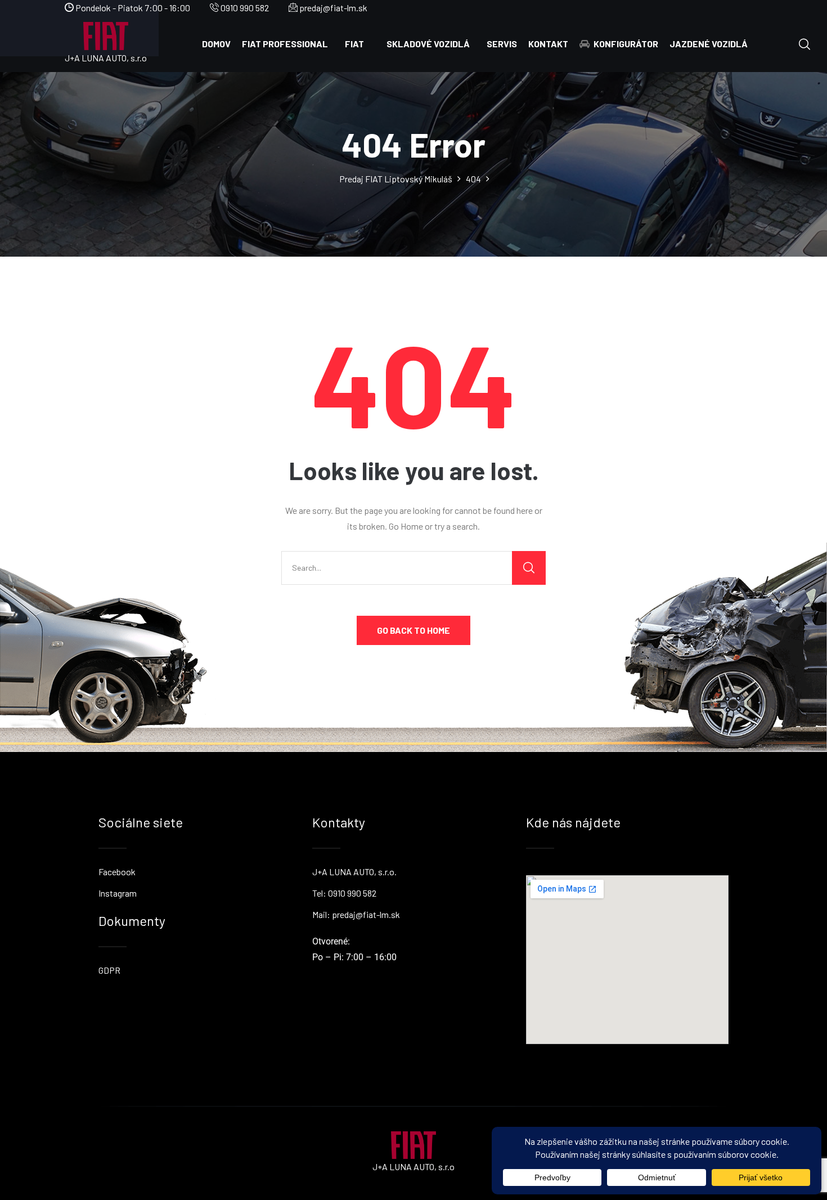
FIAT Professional (285, 43)
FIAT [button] (354, 43)
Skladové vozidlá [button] (428, 43)
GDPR (109, 970)
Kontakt (548, 43)
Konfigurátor (626, 43)
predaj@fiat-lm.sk (332, 7)
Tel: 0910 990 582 (344, 893)
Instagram (117, 893)
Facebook (117, 871)
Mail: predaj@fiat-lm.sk (356, 914)
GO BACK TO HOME (413, 630)
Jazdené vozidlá (708, 43)
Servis (502, 43)
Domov (216, 43)
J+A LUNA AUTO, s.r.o (106, 57)
